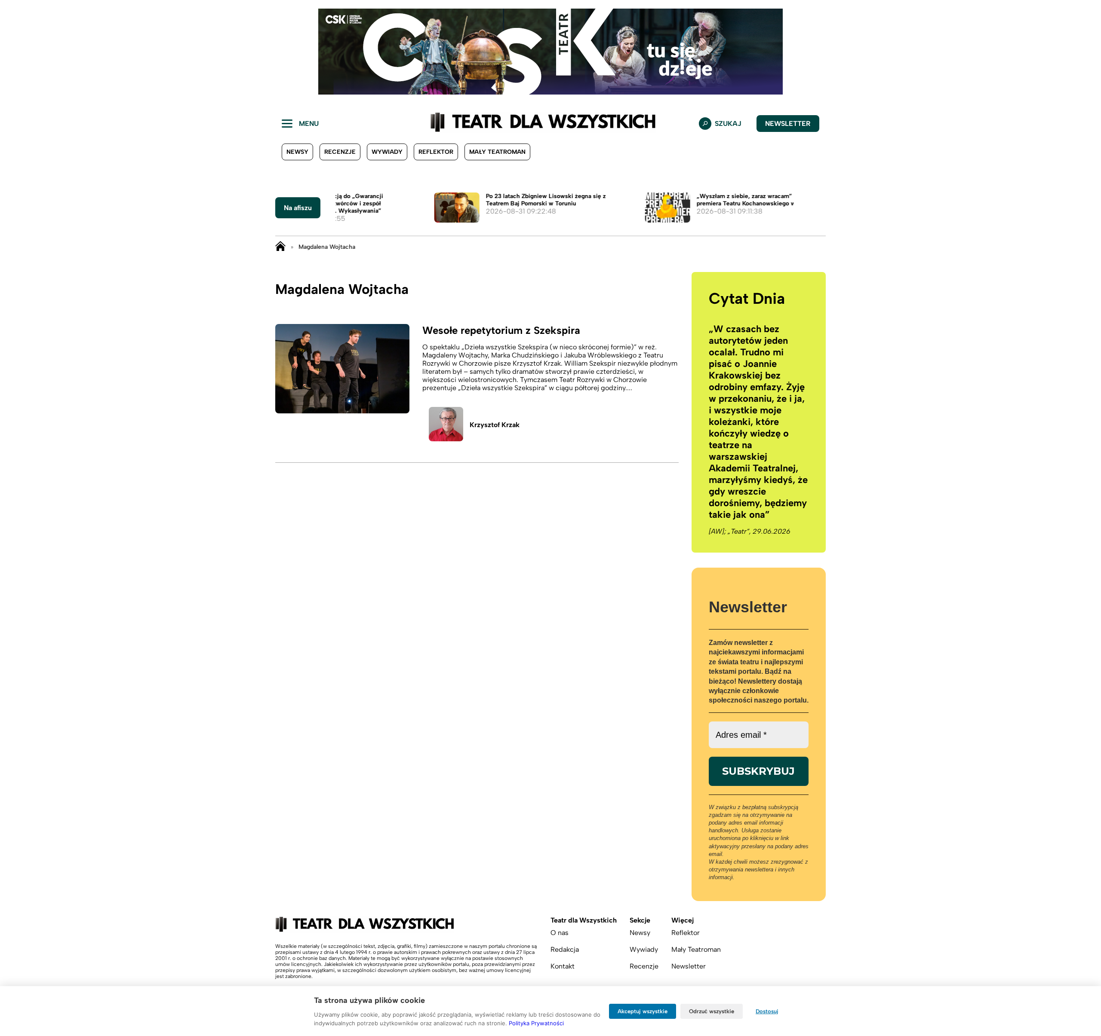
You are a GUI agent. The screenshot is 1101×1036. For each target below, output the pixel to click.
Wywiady (387, 152)
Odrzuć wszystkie (711, 1011)
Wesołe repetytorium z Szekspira (501, 330)
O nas (559, 933)
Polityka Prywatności (536, 1023)
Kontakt (562, 966)
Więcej (682, 920)
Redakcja (564, 949)
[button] (13, 51)
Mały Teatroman (497, 152)
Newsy (297, 152)
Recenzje (340, 152)
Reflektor (435, 152)
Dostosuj (767, 1011)
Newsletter (788, 123)
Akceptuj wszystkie (642, 1011)
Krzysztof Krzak (495, 425)
